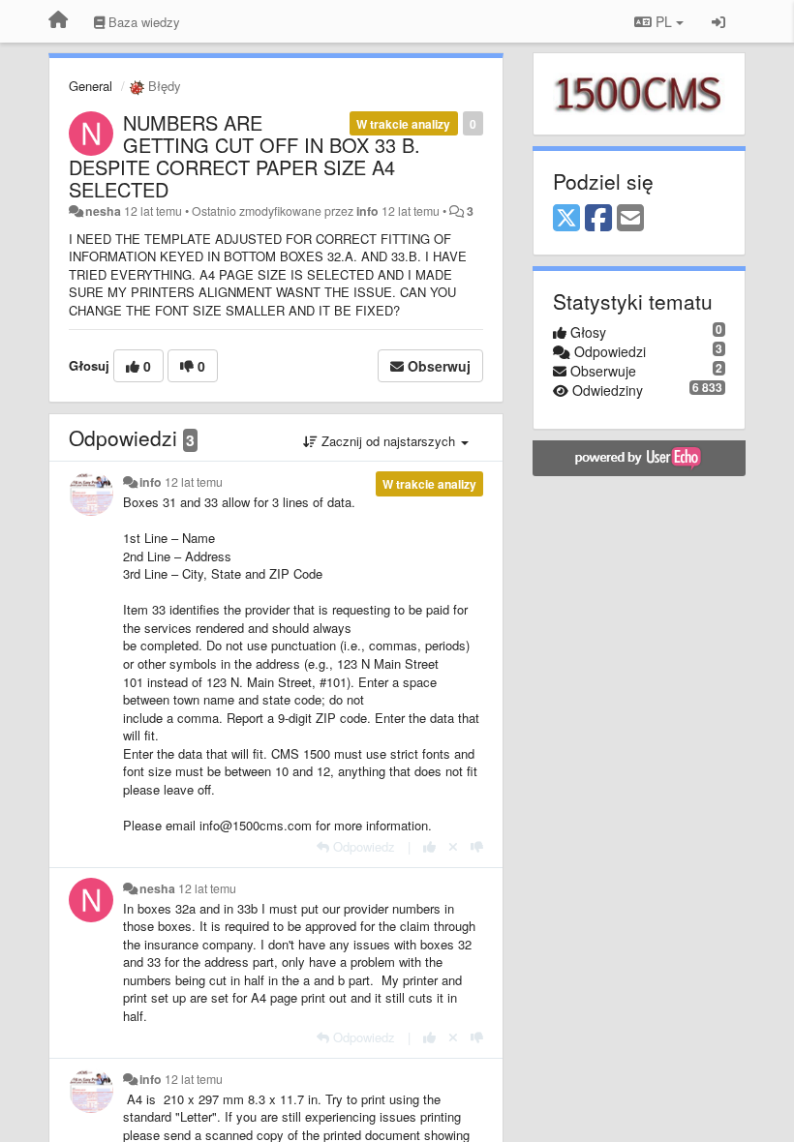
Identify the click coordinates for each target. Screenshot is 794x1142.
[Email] (630, 218)
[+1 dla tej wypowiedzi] (429, 846)
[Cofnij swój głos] (453, 846)
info (367, 211)
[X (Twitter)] (566, 218)
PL (664, 21)
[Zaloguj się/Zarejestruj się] (718, 21)
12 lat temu (194, 482)
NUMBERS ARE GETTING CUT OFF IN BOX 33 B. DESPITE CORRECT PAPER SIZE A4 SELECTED (244, 155)
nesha (103, 211)
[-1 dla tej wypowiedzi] (477, 846)
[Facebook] (598, 218)
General (90, 85)
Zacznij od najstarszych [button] (388, 441)
